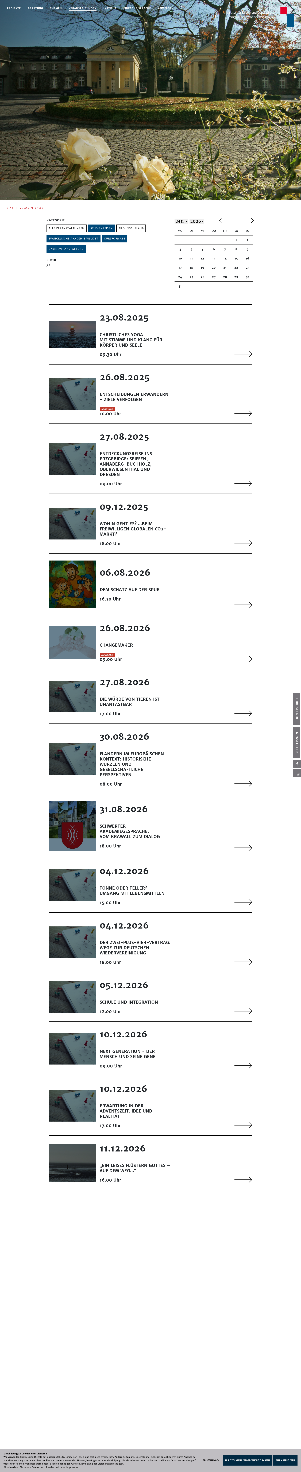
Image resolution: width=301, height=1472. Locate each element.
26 (202, 277)
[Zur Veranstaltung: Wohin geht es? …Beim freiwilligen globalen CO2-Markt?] (243, 543)
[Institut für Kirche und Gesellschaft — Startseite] (260, 17)
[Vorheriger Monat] (234, 221)
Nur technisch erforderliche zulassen (247, 1460)
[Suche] (182, 8)
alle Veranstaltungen (66, 228)
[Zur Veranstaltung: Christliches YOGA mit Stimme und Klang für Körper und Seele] (243, 354)
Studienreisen (101, 228)
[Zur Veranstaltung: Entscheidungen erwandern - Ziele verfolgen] (243, 413)
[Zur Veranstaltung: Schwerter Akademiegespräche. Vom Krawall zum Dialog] (243, 848)
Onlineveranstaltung (66, 248)
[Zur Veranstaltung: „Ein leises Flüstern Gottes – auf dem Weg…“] (243, 1179)
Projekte (14, 8)
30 (247, 277)
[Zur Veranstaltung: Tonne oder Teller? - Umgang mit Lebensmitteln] (243, 902)
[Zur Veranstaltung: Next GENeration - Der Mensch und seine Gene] (243, 1065)
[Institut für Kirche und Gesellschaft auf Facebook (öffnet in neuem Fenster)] (297, 764)
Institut (109, 8)
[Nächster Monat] (252, 221)
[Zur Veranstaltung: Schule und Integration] (243, 1011)
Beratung (35, 8)
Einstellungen (211, 1460)
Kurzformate (114, 238)
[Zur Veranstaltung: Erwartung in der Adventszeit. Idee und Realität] (243, 1125)
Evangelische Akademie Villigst (73, 238)
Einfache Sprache (137, 8)
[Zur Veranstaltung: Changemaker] (243, 659)
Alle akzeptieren (285, 1460)
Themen (56, 8)
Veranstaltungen (83, 8)
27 (214, 277)
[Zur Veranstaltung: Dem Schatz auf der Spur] (243, 605)
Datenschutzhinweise (43, 1467)
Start (11, 208)
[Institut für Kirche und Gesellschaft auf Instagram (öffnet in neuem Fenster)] (297, 773)
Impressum (72, 1467)
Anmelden (166, 8)
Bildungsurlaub (131, 228)
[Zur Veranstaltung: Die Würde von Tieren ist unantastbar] (243, 713)
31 (180, 286)
